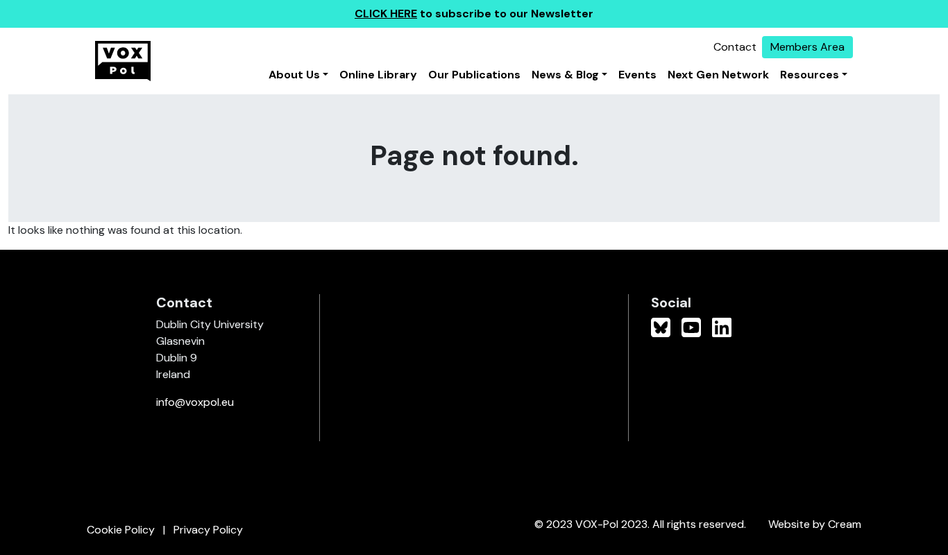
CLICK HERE (386, 13)
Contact (734, 47)
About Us (294, 74)
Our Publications (474, 74)
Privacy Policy (208, 529)
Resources (809, 74)
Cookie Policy (121, 529)
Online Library (378, 74)
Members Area (807, 47)
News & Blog (565, 74)
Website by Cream (814, 524)
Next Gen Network (718, 74)
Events (637, 74)
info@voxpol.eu (195, 402)
